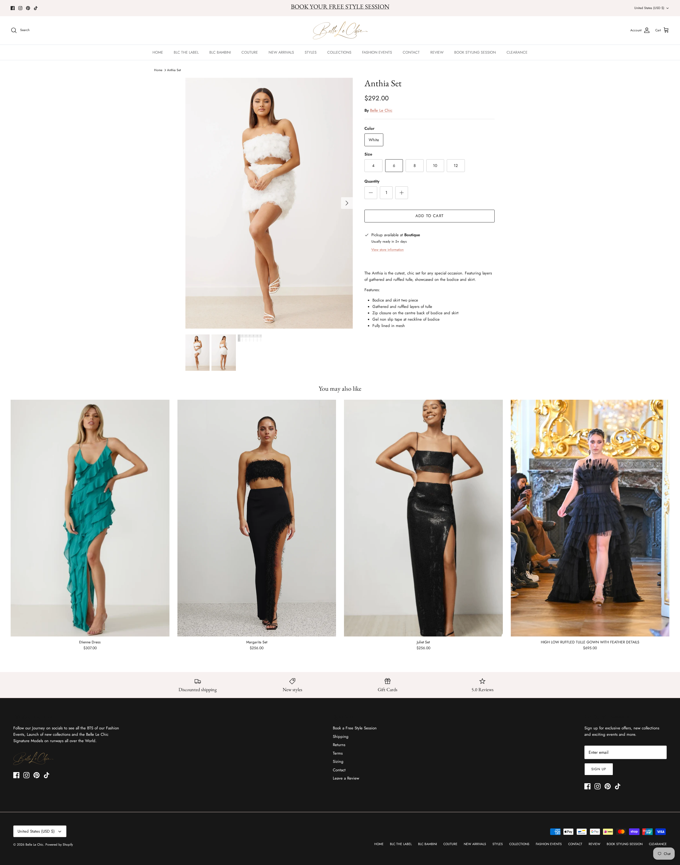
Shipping (340, 736)
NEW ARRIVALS (281, 52)
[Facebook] (13, 8)
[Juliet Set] (423, 518)
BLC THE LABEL (186, 52)
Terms (338, 753)
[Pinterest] (28, 8)
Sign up (598, 769)
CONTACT (411, 52)
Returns (339, 745)
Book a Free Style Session (355, 728)
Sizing (338, 761)
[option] (269, 203)
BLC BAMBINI (220, 52)
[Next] (347, 203)
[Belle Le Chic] (340, 30)
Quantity (371, 181)
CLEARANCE (517, 52)
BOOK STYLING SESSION (475, 52)
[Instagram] (20, 8)
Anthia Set (174, 70)
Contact (339, 770)
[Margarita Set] (256, 518)
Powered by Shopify (59, 844)
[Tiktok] (36, 8)
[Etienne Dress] (90, 518)
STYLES (311, 52)
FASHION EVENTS (377, 52)
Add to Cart (429, 216)
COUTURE (249, 52)
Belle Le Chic (381, 110)
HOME (157, 52)
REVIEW (437, 52)
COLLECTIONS (339, 52)
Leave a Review (346, 778)
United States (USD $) (649, 8)
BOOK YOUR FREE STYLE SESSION (340, 6)
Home (158, 70)
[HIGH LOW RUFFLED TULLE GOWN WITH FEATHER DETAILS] (590, 518)
